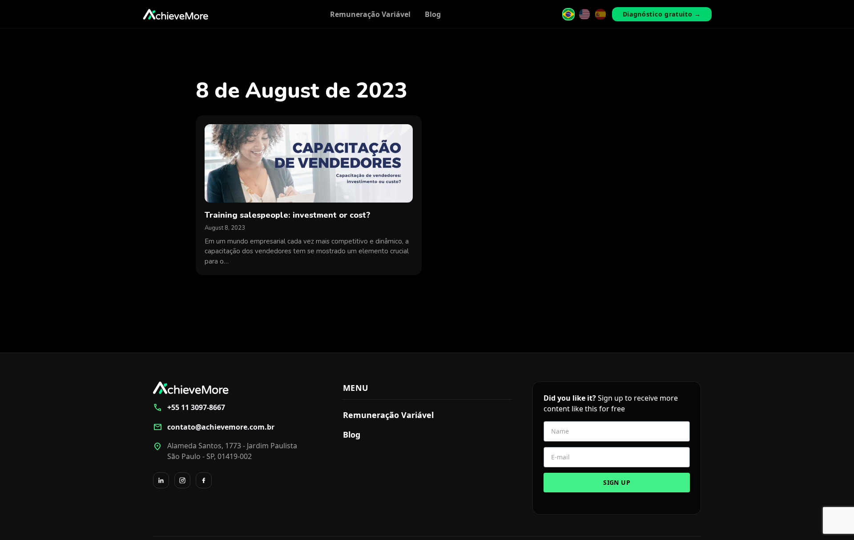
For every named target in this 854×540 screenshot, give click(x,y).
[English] (584, 14)
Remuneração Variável (370, 14)
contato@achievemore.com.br (213, 427)
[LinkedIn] (161, 480)
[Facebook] (204, 480)
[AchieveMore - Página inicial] (175, 14)
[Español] (600, 14)
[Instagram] (182, 480)
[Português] (568, 14)
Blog (433, 14)
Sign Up (616, 482)
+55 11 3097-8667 (189, 407)
